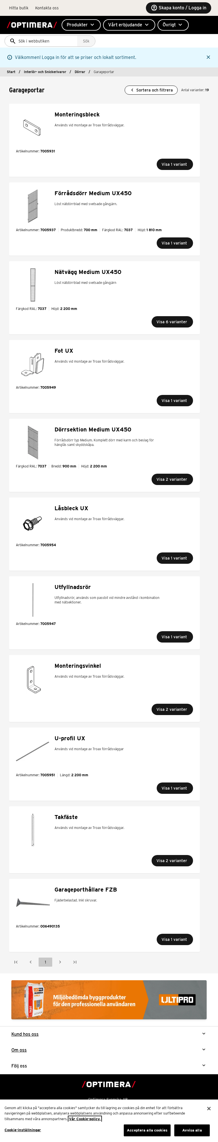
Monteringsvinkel (77, 665)
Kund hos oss (25, 1034)
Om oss (19, 1050)
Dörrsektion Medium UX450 (92, 429)
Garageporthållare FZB (85, 889)
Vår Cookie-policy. (85, 1119)
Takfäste (66, 817)
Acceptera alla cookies (147, 1130)
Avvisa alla (192, 1130)
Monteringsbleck (77, 114)
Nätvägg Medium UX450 (87, 272)
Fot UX (63, 350)
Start (11, 72)
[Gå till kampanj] (109, 999)
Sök (86, 41)
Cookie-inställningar (23, 1130)
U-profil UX (69, 738)
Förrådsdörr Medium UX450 (93, 193)
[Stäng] (209, 1108)
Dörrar (80, 72)
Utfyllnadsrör (72, 587)
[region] (109, 1121)
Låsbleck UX (71, 508)
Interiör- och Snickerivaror (45, 72)
